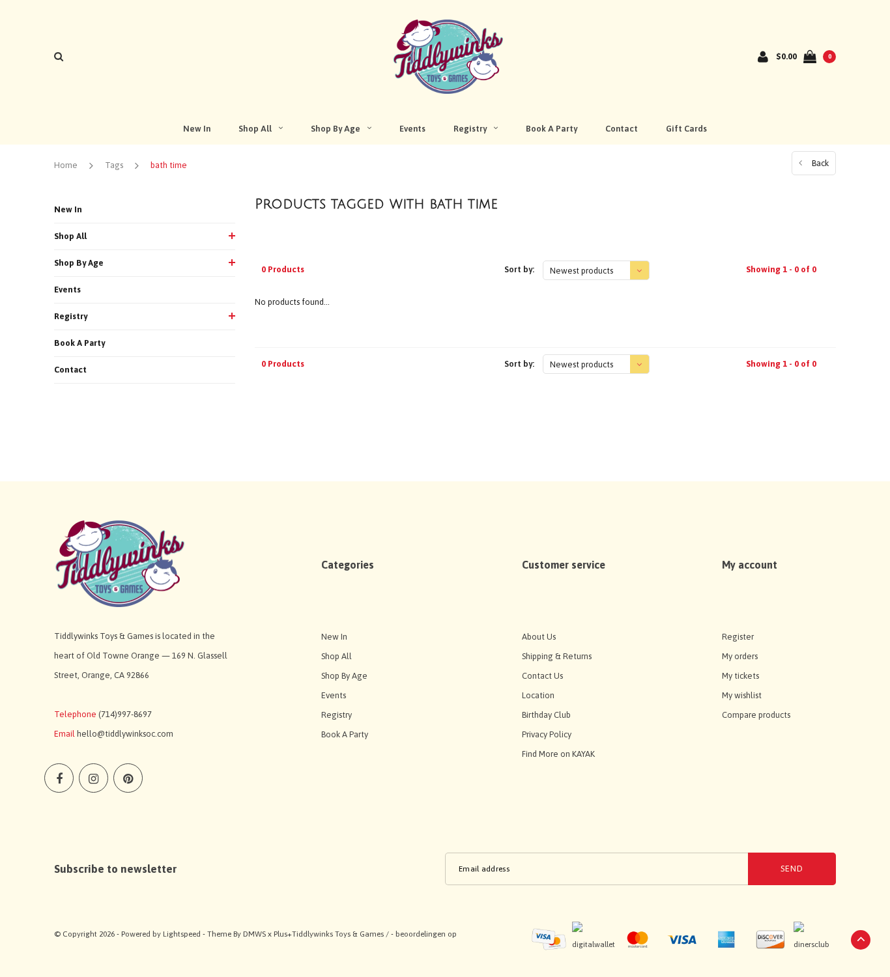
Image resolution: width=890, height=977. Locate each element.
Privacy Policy (546, 734)
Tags (114, 165)
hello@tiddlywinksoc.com (125, 734)
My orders (740, 656)
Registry (470, 129)
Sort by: (519, 269)
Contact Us (542, 676)
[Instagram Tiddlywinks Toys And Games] (93, 778)
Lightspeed (182, 934)
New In (196, 129)
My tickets (740, 676)
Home (66, 165)
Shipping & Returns (557, 656)
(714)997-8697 (125, 714)
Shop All (255, 129)
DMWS (254, 934)
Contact (621, 129)
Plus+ (283, 934)
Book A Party (551, 129)
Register (738, 637)
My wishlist (742, 695)
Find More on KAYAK (558, 754)
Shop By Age (335, 129)
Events (412, 129)
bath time (169, 165)
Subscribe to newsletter (115, 868)
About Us (539, 637)
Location (538, 695)
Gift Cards (686, 129)
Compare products (756, 715)
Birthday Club (546, 715)
